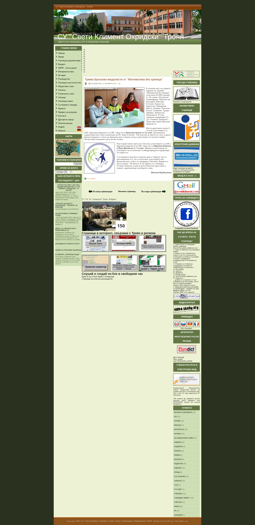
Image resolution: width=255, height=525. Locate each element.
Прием (61, 57)
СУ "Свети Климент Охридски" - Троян (74, 7)
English (61, 127)
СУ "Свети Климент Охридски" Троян (120, 36)
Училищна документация (69, 60)
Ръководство (64, 79)
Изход (156, 521)
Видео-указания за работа (183, 168)
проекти (178, 459)
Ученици (62, 97)
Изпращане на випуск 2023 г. (67, 244)
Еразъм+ (178, 425)
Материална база (66, 72)
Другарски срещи (66, 119)
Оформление (139, 521)
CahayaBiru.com (181, 521)
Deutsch (61, 131)
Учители (62, 90)
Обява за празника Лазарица (68, 250)
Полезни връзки (65, 123)
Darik (84, 277)
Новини (61, 53)
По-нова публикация (102, 191)
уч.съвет (178, 489)
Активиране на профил (181, 172)
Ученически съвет (66, 94)
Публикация (127, 521)
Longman (178, 515)
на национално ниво (183, 438)
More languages (186, 328)
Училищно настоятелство (69, 83)
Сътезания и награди (67, 105)
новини (177, 442)
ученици (178, 493)
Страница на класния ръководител (97, 279)
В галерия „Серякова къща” (67, 254)
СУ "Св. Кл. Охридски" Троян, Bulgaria (99, 199)
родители (178, 464)
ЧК (175, 511)
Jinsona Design (167, 521)
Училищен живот (65, 101)
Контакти (62, 116)
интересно (179, 429)
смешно (178, 468)
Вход (118, 521)
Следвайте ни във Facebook (186, 228)
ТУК (174, 398)
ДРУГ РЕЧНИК (178, 357)
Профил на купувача (67, 112)
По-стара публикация (151, 191)
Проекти (61, 108)
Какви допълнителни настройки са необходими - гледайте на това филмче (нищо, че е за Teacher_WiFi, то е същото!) (186, 289)
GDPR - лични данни (67, 68)
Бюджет (61, 64)
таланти (178, 481)
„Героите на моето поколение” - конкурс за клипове (66, 205)
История (62, 75)
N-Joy (89, 277)
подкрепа (178, 446)
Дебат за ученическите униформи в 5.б (65, 229)
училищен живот (182, 498)
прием (177, 455)
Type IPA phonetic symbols (182, 361)
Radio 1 (101, 277)
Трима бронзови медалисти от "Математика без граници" (124, 79)
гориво (177, 421)
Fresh (94, 277)
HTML (149, 521)
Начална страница (126, 191)
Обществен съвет (66, 86)
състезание (91, 178)
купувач (177, 434)
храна (176, 506)
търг (176, 485)
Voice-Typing (177, 359)
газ (175, 416)
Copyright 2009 (73, 521)
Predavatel (109, 277)
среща (177, 472)
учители (178, 502)
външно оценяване (183, 412)
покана (177, 451)
